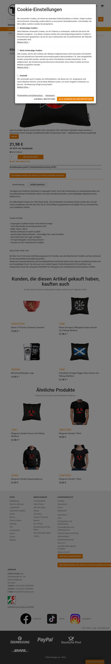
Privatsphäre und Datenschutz (30, 95)
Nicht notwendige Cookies (31, 50)
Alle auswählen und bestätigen (75, 99)
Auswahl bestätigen (44, 99)
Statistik (23, 76)
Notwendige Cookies (28, 28)
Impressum (50, 95)
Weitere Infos (23, 42)
